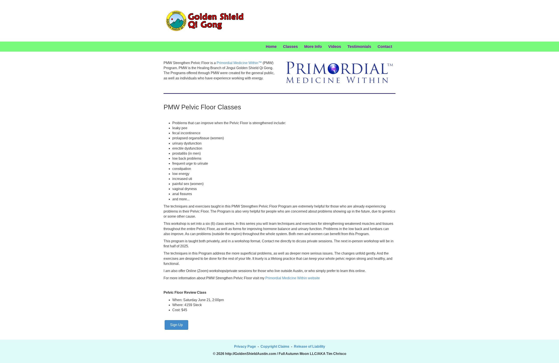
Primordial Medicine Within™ (239, 63)
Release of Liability (309, 346)
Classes (290, 46)
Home (271, 46)
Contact (385, 46)
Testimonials (359, 46)
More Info (313, 46)
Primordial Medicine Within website (293, 278)
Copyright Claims (275, 346)
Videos (334, 46)
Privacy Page (245, 346)
